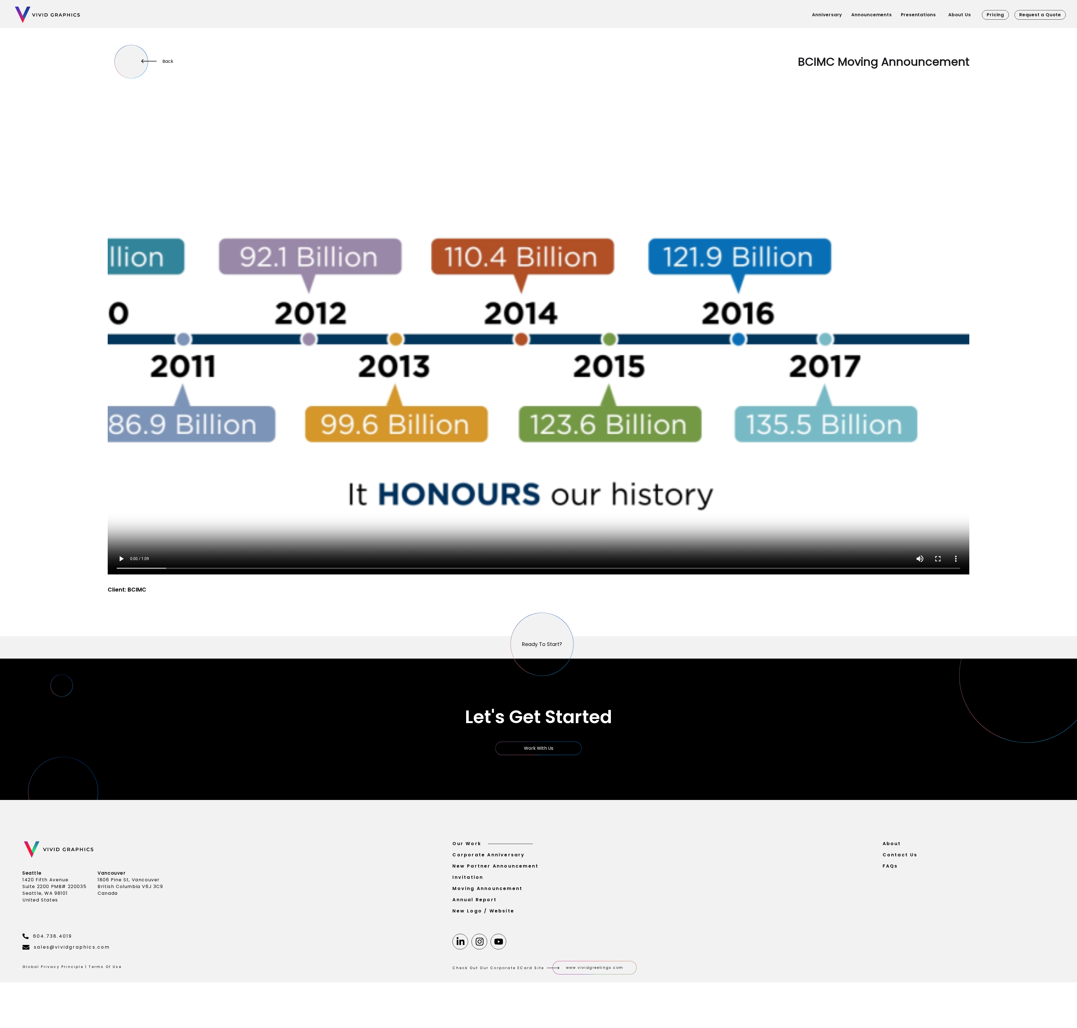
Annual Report (474, 899)
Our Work (466, 843)
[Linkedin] (460, 941)
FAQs (890, 866)
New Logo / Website (483, 911)
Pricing (995, 15)
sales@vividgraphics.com (72, 947)
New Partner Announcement (495, 866)
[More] (131, 62)
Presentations (918, 15)
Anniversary (827, 15)
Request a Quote (1040, 15)
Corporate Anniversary (488, 855)
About (892, 843)
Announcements (871, 15)
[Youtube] (498, 941)
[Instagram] (479, 941)
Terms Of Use (105, 966)
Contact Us (900, 855)
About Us (959, 15)
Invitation (467, 877)
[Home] (116, 15)
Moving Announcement (487, 888)
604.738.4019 (52, 936)
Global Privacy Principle (53, 966)
